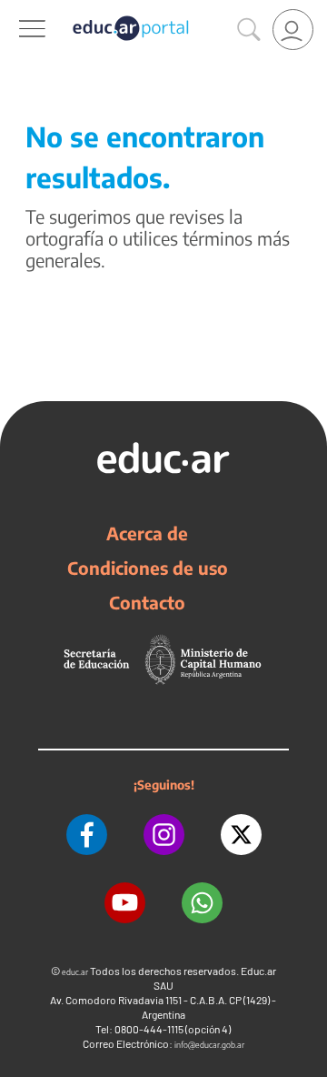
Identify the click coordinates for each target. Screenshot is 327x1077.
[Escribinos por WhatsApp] (202, 902)
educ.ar (75, 972)
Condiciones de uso (147, 568)
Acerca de (147, 533)
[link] (292, 29)
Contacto (147, 602)
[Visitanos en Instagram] (164, 834)
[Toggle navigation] (16, 10)
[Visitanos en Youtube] (125, 902)
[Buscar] (248, 30)
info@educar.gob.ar (209, 1045)
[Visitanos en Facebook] (87, 834)
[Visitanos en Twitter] (241, 834)
